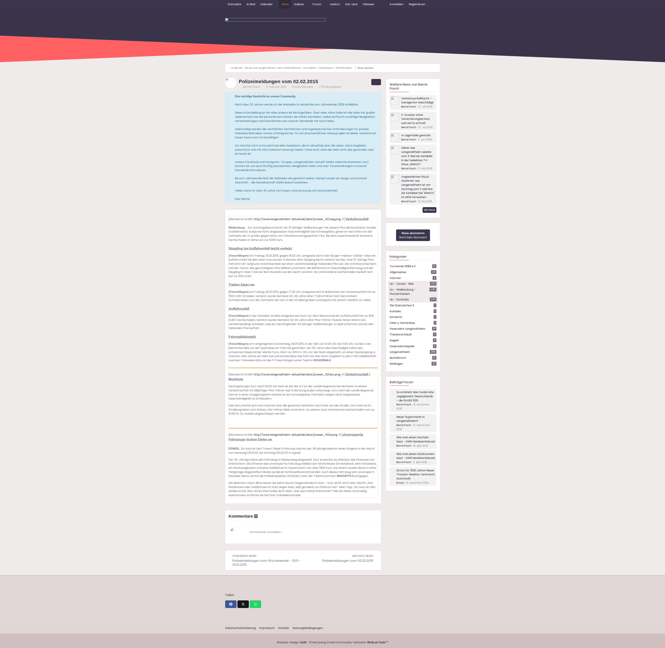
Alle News (429, 210)
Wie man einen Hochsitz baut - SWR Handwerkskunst (415, 439)
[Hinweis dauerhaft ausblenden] (375, 96)
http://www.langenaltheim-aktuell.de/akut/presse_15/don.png (297, 374)
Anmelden (396, 4)
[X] (243, 604)
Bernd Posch (408, 106)
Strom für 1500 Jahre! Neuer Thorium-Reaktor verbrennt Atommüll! (415, 474)
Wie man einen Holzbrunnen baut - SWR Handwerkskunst (415, 456)
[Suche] (434, 4)
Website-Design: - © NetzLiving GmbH (306, 642)
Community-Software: (362, 642)
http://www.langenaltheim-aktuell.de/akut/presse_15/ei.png (295, 435)
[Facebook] (231, 604)
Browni (400, 483)
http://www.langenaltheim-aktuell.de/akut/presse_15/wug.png (297, 219)
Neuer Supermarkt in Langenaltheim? (410, 419)
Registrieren (417, 4)
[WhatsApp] (255, 604)
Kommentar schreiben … (266, 532)
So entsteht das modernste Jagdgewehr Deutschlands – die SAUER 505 (415, 396)
